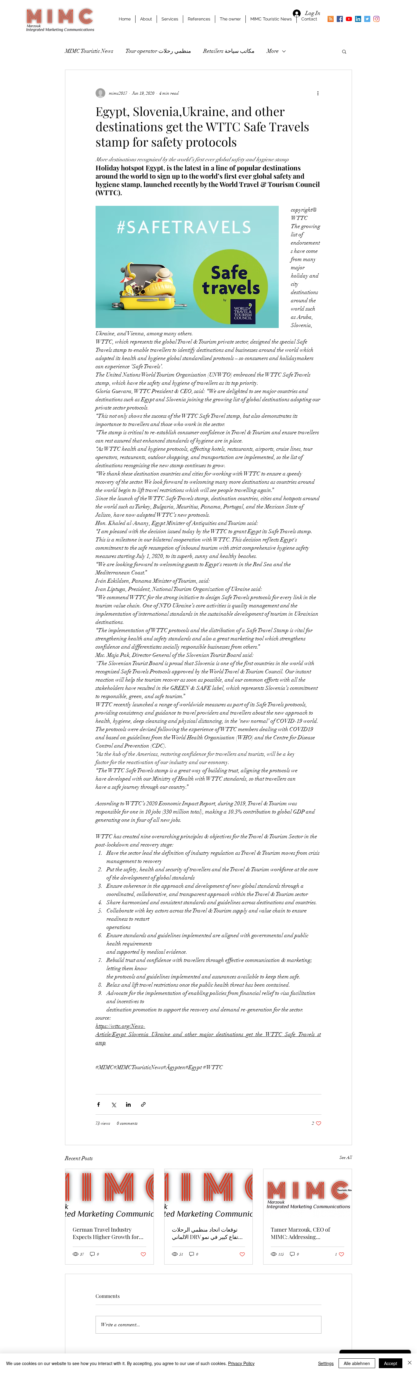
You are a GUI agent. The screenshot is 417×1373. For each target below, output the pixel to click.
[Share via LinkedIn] (128, 1104)
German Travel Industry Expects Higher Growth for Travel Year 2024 (106, 1233)
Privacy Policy (241, 1363)
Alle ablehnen (357, 1363)
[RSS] (331, 19)
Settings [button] (326, 1363)
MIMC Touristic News (89, 51)
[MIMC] (340, 19)
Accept (390, 1363)
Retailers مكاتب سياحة (229, 51)
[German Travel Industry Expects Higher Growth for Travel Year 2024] (109, 1193)
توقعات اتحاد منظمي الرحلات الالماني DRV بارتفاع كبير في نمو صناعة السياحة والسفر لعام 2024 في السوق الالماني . (208, 1233)
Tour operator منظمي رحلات (158, 51)
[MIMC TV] (349, 19)
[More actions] (317, 93)
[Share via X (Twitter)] (113, 1104)
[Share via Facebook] (98, 1104)
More (273, 51)
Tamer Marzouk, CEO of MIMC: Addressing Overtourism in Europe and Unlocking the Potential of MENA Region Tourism (304, 1233)
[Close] (409, 1363)
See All (345, 1157)
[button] (344, 51)
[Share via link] (143, 1104)
